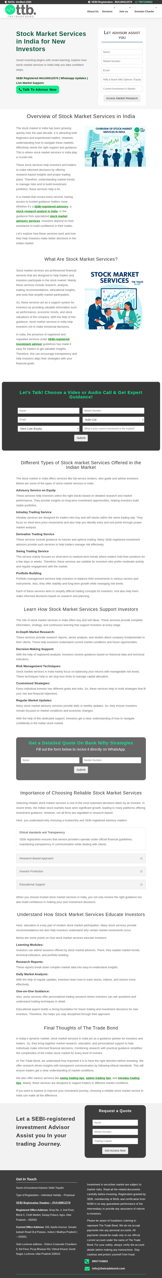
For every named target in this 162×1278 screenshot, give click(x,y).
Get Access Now (115, 1150)
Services (107, 11)
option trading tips (98, 1078)
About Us (93, 11)
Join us (123, 11)
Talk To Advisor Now (40, 89)
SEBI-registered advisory (51, 206)
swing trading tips (72, 1078)
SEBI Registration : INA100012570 (111, 2)
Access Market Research (122, 98)
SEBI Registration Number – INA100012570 (43, 1202)
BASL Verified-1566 (19, 2)
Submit (81, 438)
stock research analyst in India (37, 211)
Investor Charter (144, 11)
